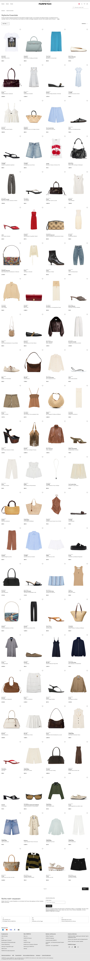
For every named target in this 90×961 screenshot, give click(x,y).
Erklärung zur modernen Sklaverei (31, 944)
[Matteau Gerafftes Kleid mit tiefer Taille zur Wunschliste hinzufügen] (87, 742)
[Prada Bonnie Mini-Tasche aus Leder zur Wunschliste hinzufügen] (65, 172)
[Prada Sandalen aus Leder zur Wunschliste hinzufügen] (65, 848)
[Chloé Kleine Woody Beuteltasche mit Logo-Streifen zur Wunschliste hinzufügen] (20, 314)
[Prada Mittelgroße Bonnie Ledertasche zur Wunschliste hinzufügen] (20, 65)
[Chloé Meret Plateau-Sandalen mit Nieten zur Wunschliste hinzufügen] (20, 421)
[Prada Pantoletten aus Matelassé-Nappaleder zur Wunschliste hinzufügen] (87, 528)
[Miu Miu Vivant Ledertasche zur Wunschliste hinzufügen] (20, 706)
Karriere (25, 940)
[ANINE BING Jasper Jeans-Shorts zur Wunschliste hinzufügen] (20, 813)
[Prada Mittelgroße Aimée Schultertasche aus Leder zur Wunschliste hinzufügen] (65, 706)
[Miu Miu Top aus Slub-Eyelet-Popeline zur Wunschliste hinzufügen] (20, 100)
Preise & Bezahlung (5, 944)
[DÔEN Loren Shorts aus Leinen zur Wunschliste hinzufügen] (65, 528)
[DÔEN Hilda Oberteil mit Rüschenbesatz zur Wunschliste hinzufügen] (42, 457)
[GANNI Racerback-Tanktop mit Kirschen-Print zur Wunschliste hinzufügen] (65, 136)
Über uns (25, 936)
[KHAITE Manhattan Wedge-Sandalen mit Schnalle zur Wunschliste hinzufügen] (65, 65)
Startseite (3, 10)
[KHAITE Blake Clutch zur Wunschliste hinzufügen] (42, 279)
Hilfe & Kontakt (4, 936)
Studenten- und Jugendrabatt (52, 945)
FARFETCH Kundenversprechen (8, 950)
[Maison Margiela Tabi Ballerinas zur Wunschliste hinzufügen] (87, 29)
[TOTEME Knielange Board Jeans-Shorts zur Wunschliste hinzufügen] (42, 136)
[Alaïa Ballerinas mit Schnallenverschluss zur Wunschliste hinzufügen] (87, 100)
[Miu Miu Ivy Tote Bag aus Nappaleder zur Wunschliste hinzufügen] (20, 670)
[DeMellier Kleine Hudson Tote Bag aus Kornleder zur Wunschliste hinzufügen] (42, 29)
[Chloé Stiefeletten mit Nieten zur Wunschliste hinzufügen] (65, 243)
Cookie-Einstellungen (46, 955)
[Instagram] (69, 947)
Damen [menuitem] (3, 3)
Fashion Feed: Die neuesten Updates (75, 941)
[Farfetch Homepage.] (45, 4)
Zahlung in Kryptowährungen (7, 946)
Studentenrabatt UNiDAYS (51, 940)
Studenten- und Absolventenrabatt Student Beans (55, 943)
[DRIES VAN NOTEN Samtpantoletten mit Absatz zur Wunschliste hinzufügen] (87, 421)
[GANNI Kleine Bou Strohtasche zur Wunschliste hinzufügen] (20, 492)
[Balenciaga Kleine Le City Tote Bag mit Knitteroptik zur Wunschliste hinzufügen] (87, 136)
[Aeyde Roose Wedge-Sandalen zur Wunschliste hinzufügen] (65, 670)
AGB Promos (4, 948)
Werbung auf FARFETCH (29, 946)
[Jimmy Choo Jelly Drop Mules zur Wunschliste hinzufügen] (65, 599)
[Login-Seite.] (81, 4)
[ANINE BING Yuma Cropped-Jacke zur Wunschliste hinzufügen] (65, 777)
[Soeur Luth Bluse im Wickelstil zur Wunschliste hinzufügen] (42, 243)
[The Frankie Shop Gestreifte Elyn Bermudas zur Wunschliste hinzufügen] (65, 100)
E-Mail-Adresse (48, 900)
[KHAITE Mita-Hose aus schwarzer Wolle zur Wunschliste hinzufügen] (42, 599)
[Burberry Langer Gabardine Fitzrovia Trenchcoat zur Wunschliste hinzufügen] (42, 813)
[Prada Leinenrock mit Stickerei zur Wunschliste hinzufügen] (42, 670)
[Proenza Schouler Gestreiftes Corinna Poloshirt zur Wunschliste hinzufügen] (42, 848)
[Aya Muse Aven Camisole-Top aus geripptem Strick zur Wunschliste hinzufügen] (42, 385)
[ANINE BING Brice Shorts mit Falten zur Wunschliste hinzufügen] (42, 742)
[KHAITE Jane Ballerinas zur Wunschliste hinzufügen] (42, 635)
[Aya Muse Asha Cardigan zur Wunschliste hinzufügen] (20, 279)
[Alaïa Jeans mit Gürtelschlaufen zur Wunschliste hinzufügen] (87, 243)
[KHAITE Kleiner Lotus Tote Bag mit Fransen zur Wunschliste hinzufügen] (42, 421)
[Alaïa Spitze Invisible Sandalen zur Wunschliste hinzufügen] (87, 350)
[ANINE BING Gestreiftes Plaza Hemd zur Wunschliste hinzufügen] (65, 813)
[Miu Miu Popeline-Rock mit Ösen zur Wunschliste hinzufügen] (42, 706)
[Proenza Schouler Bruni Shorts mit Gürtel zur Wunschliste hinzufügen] (87, 848)
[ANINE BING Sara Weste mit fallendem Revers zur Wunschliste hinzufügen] (87, 706)
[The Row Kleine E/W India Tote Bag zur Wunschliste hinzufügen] (65, 742)
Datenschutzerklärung (50, 909)
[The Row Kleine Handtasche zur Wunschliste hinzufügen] (20, 563)
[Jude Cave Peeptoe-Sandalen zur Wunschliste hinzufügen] (20, 207)
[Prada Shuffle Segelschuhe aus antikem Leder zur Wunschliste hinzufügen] (87, 777)
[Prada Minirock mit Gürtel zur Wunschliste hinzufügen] (20, 385)
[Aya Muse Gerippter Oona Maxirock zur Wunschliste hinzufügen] (87, 385)
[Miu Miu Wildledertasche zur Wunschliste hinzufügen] (42, 350)
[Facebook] (75, 947)
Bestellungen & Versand (6, 940)
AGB (13, 955)
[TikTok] (72, 947)
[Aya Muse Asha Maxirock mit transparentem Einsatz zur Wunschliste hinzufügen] (65, 279)
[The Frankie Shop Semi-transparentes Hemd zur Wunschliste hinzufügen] (65, 350)
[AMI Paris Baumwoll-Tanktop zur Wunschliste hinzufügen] (87, 563)
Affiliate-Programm (50, 936)
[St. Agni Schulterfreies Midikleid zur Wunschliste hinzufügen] (87, 207)
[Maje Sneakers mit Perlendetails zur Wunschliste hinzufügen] (20, 350)
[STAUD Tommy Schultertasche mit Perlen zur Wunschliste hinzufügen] (20, 599)
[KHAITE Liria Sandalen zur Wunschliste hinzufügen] (20, 777)
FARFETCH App (27, 942)
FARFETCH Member (50, 938)
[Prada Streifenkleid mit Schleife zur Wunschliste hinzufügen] (42, 65)
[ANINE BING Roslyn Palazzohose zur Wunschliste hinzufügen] (87, 813)
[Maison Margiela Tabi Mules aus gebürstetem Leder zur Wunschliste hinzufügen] (42, 563)
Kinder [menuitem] (11, 3)
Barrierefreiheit (18, 955)
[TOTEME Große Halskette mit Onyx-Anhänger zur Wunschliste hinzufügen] (65, 457)
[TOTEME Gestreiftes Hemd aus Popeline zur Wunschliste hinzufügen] (42, 528)
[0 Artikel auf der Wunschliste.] (84, 4)
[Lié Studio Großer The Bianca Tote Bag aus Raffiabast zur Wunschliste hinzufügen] (87, 599)
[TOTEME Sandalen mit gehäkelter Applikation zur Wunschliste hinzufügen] (20, 136)
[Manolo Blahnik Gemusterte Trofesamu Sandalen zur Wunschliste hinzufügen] (87, 279)
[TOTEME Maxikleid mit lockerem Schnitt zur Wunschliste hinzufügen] (87, 65)
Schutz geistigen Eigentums (28, 955)
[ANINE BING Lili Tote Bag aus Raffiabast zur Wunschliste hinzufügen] (42, 492)
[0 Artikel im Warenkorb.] (87, 4)
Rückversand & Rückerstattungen (8, 942)
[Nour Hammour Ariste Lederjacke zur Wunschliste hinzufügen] (65, 421)
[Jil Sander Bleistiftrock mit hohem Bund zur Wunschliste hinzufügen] (65, 29)
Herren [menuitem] (7, 3)
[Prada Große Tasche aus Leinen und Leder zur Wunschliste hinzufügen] (20, 848)
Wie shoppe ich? (6, 919)
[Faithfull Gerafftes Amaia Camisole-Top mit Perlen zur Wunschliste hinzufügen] (65, 492)
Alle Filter (5, 23)
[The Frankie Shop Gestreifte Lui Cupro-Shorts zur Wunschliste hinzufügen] (87, 457)
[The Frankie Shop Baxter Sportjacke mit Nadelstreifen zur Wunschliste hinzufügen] (87, 635)
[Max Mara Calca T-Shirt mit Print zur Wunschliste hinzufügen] (20, 29)
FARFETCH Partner (28, 938)
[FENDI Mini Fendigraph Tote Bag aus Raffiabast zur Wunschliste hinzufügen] (65, 385)
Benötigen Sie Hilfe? (67, 919)
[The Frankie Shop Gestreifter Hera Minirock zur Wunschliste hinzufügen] (65, 563)
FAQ (33, 919)
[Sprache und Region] (79, 4)
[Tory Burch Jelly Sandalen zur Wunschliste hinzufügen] (42, 172)
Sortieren (84, 23)
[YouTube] (78, 947)
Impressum (38, 955)
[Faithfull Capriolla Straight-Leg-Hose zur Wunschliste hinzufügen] (20, 528)
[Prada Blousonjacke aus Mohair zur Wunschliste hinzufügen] (87, 670)
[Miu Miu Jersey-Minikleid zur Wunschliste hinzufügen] (87, 172)
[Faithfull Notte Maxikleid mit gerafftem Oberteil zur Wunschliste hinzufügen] (42, 207)
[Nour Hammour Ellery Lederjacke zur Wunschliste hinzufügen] (65, 314)
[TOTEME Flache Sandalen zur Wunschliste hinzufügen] (87, 492)
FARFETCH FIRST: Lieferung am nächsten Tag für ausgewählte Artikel (78, 937)
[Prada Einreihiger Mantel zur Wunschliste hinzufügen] (20, 635)
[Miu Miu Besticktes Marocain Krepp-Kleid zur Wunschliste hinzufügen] (65, 635)
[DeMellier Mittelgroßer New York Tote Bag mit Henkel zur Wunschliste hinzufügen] (42, 100)
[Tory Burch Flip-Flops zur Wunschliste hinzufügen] (20, 742)
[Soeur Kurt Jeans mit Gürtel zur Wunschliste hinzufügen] (20, 457)
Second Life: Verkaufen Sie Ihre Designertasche (78, 939)
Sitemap (25, 948)
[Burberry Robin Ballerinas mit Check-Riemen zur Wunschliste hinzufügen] (42, 314)
